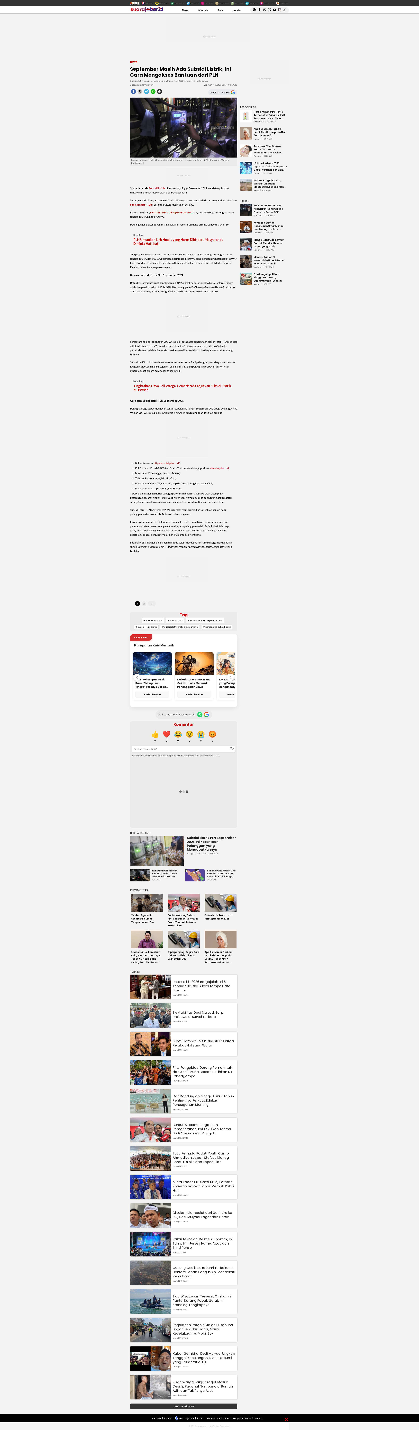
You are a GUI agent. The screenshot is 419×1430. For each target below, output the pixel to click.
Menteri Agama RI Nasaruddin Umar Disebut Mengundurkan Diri (269, 260)
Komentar (183, 724)
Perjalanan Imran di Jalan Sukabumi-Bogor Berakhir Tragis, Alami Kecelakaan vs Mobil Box (204, 1329)
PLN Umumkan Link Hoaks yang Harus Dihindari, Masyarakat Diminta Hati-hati (178, 241)
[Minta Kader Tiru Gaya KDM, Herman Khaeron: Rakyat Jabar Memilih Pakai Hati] (150, 1198)
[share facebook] (133, 92)
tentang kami (186, 1418)
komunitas (259, 122)
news (256, 190)
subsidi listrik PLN (141, 204)
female (257, 139)
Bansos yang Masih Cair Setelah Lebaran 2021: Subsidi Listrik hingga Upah (221, 873)
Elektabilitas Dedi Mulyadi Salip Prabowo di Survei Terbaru (198, 1014)
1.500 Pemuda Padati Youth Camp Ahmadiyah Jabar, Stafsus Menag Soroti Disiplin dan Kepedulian (201, 1157)
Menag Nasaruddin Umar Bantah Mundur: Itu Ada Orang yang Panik (269, 243)
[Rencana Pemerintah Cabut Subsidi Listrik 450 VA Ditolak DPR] (140, 880)
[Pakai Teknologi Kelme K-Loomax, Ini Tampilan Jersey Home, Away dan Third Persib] (150, 1255)
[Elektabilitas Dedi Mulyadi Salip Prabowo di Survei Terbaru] (150, 1026)
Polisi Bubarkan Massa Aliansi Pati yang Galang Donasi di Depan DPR (268, 209)
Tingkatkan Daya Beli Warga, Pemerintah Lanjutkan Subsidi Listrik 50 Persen (182, 388)
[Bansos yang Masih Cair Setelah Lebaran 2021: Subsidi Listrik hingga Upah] (195, 880)
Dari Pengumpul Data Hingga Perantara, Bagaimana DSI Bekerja (268, 277)
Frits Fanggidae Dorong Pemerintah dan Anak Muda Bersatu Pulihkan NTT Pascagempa (203, 1071)
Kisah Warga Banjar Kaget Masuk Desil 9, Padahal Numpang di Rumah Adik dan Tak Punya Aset (203, 1386)
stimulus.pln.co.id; (219, 468)
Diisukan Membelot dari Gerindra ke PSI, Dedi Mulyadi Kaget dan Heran (202, 1215)
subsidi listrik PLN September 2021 (171, 212)
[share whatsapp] (153, 92)
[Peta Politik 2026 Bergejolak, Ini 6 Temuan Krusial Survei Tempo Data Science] (150, 997)
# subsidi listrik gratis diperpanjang (180, 627)
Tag (184, 615)
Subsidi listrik (157, 188)
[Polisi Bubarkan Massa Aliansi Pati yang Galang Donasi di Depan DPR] (246, 214)
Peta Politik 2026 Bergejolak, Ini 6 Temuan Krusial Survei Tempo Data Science (201, 986)
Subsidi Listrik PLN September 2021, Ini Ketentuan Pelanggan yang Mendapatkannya (211, 844)
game (256, 173)
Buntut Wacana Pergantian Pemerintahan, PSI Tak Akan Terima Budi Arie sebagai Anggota (202, 1129)
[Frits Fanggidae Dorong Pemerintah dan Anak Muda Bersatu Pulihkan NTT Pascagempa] (150, 1083)
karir (199, 1418)
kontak (168, 1418)
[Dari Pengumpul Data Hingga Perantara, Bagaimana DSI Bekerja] (246, 283)
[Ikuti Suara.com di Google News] (206, 714)
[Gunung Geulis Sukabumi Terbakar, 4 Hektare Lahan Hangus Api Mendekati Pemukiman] (150, 1283)
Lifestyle (203, 10)
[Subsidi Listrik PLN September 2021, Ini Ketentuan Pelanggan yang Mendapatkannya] (157, 851)
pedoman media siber (217, 1418)
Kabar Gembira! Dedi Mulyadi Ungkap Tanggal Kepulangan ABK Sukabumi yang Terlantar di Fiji (204, 1357)
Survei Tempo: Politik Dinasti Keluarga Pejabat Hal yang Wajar (203, 1043)
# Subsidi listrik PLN (152, 620)
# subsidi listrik (174, 620)
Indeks (237, 10)
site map (259, 1418)
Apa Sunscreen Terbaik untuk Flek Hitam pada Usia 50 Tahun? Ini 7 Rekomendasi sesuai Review (270, 132)
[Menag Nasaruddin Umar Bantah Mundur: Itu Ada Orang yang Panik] (246, 249)
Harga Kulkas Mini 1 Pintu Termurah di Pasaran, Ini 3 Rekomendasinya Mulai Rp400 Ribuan (269, 115)
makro (256, 284)
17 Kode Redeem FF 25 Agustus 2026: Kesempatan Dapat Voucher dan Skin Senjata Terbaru (270, 166)
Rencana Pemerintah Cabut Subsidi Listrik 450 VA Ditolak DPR (164, 873)
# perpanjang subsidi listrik (217, 627)
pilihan (244, 201)
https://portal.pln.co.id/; (167, 463)
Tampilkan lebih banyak (183, 1406)
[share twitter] (140, 92)
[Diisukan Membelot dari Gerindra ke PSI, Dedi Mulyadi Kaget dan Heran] (150, 1226)
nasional (258, 216)
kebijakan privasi (242, 1418)
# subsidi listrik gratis (146, 627)
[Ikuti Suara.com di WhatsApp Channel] (199, 714)
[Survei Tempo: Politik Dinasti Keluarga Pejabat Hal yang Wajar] (150, 1055)
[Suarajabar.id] (146, 11)
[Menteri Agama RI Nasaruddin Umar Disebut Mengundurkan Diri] (246, 266)
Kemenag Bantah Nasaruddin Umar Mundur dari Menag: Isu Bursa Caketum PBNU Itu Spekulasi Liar (270, 226)
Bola (220, 10)
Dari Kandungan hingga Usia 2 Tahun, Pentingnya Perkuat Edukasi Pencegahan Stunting (204, 1100)
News (185, 10)
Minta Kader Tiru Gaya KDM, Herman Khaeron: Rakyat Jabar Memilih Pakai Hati (203, 1186)
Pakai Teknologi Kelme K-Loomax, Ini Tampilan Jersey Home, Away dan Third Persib (202, 1243)
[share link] (159, 92)
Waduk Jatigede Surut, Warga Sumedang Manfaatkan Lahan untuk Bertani (269, 184)
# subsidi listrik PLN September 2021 (205, 620)
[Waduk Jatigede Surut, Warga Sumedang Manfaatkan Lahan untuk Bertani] (246, 189)
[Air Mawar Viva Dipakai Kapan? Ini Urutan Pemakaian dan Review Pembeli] (246, 155)
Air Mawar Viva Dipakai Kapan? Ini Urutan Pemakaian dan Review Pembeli (267, 149)
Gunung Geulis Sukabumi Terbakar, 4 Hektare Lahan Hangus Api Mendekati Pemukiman (204, 1272)
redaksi (156, 1418)
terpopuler (248, 107)
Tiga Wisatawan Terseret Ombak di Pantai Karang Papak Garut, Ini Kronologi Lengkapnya (202, 1300)
